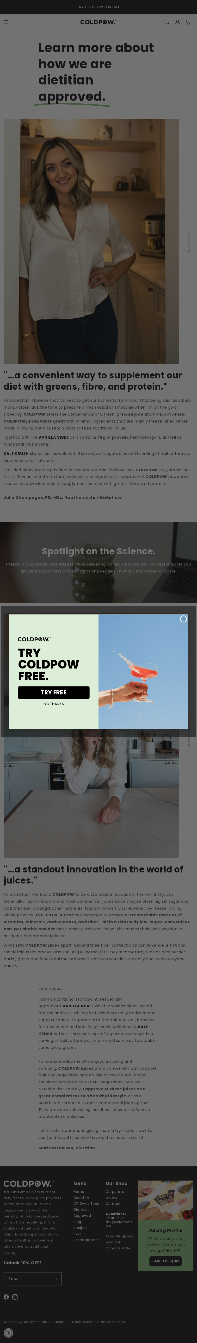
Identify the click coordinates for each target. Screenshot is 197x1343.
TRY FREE (54, 692)
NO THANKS (54, 704)
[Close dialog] (183, 619)
